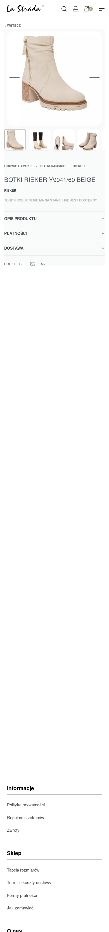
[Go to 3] (64, 140)
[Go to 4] (88, 140)
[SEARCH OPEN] (64, 9)
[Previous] (14, 77)
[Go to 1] (15, 140)
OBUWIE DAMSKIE (18, 166)
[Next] (94, 77)
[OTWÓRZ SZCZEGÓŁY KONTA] (76, 9)
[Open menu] (102, 8)
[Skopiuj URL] (43, 263)
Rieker (79, 166)
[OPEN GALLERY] (54, 78)
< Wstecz (12, 25)
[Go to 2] (40, 140)
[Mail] (32, 263)
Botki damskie (52, 166)
